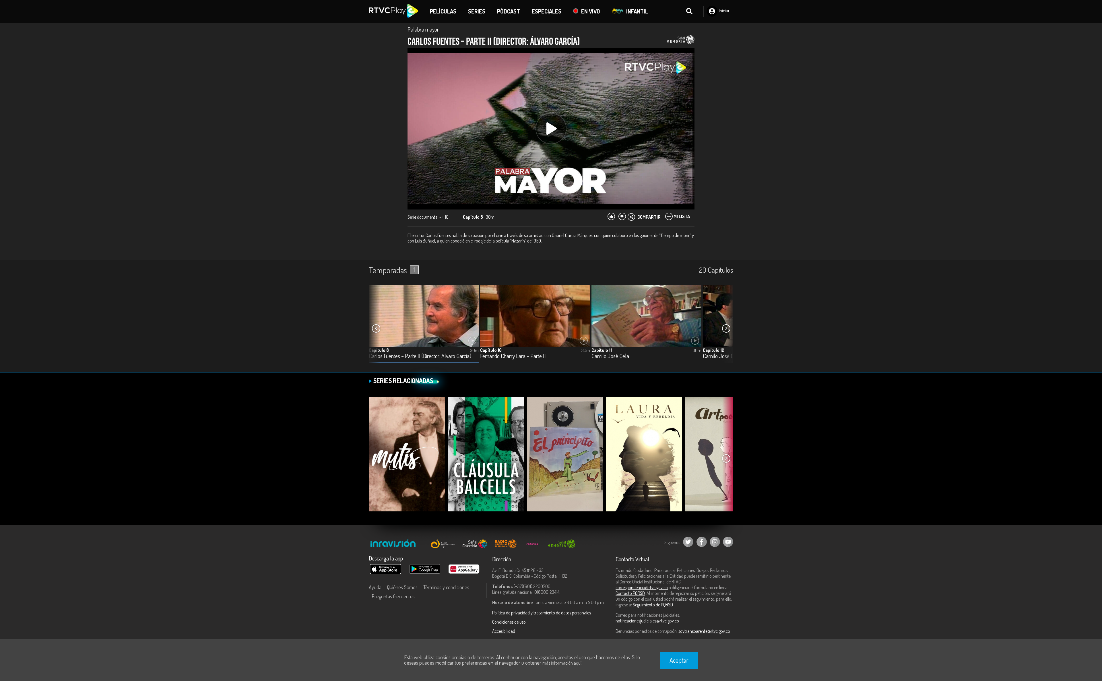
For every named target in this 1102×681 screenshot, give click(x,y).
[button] (726, 328)
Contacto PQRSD (630, 593)
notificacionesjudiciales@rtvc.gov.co (647, 621)
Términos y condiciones (446, 587)
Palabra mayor (423, 29)
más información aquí (561, 663)
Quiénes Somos (402, 587)
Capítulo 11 (601, 350)
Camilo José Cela (610, 356)
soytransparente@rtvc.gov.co (704, 631)
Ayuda (375, 587)
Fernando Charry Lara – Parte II (513, 356)
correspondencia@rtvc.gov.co (642, 587)
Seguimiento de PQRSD (653, 605)
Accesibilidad (503, 631)
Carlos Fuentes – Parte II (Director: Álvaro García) (420, 356)
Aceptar (679, 660)
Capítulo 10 (491, 350)
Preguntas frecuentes (393, 596)
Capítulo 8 (379, 350)
